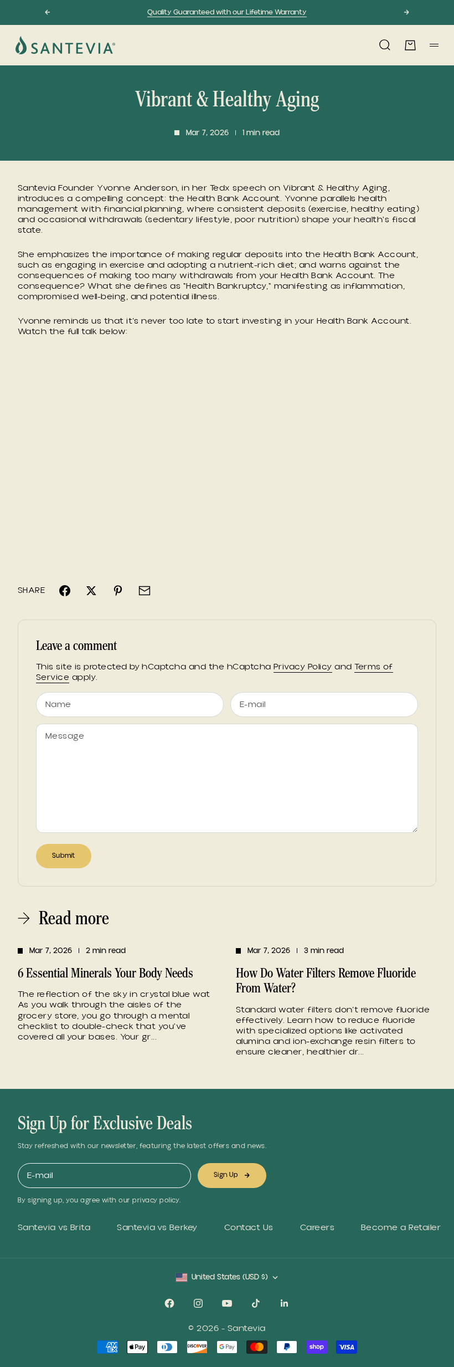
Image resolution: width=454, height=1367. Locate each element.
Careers (317, 1227)
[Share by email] (144, 590)
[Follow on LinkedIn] (284, 1303)
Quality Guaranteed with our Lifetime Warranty (227, 12)
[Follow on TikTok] (255, 1303)
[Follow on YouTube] (227, 1303)
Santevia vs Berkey (157, 1227)
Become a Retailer (401, 1227)
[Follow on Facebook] (169, 1303)
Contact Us (249, 1227)
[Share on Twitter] (91, 590)
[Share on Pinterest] (118, 590)
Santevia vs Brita (54, 1227)
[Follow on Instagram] (198, 1303)
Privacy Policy (303, 667)
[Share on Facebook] (64, 590)
